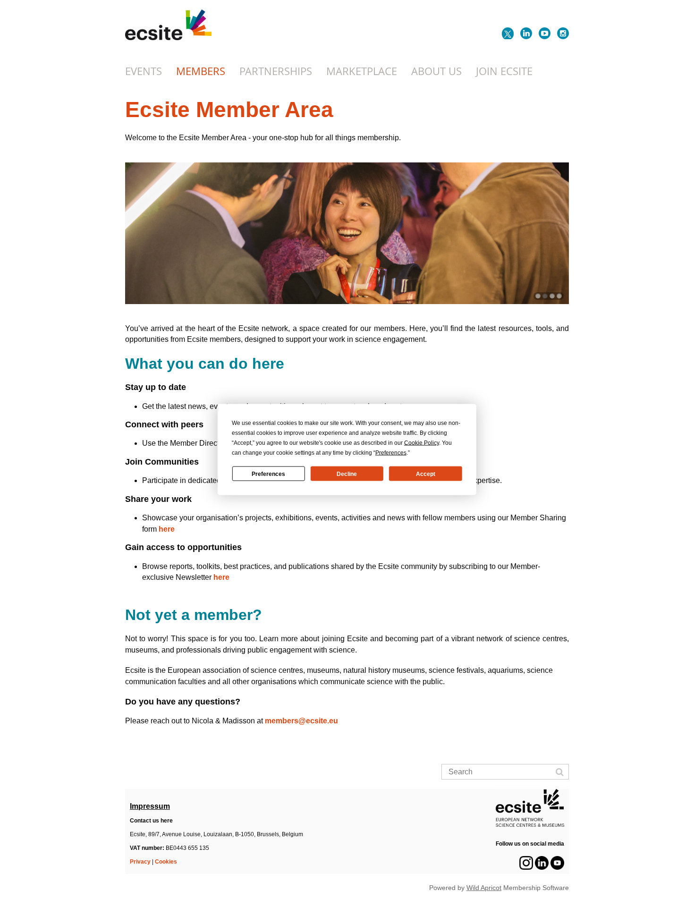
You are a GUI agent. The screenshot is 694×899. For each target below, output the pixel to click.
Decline (347, 473)
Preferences (268, 473)
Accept (425, 473)
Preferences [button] (390, 453)
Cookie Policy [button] (421, 443)
